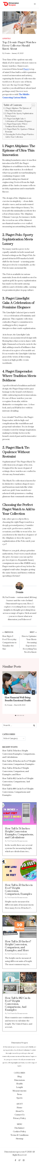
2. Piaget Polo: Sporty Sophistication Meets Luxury (19, 114)
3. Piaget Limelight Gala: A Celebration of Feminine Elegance (18, 120)
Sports (19, 1098)
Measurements (22, 841)
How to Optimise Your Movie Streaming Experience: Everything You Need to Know (29, 642)
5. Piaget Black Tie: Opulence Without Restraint (19, 130)
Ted (8, 841)
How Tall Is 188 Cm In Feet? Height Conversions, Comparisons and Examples (18, 792)
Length (19, 1087)
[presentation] (19, 682)
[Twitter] (19, 1160)
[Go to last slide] (5, 692)
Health (19, 1084)
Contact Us (19, 1115)
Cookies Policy (19, 1131)
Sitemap (19, 1139)
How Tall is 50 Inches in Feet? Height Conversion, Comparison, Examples (19, 890)
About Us (19, 1111)
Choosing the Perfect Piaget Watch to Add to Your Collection (19, 135)
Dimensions (19, 1080)
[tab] (15, 715)
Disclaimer (19, 1128)
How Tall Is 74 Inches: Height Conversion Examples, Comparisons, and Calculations (18, 754)
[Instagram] (23, 1160)
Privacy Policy (19, 1118)
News (19, 1094)
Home (19, 1107)
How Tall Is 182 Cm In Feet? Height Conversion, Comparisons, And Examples (17, 781)
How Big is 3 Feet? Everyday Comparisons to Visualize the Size (9, 640)
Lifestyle (6, 39)
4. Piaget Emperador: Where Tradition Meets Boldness (16, 125)
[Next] (33, 692)
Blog (20, 1076)
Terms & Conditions (19, 1135)
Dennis (7, 53)
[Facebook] (15, 1160)
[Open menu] (35, 3)
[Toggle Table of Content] (32, 105)
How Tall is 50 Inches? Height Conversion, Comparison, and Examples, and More (15, 771)
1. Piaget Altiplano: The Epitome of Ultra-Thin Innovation (18, 109)
